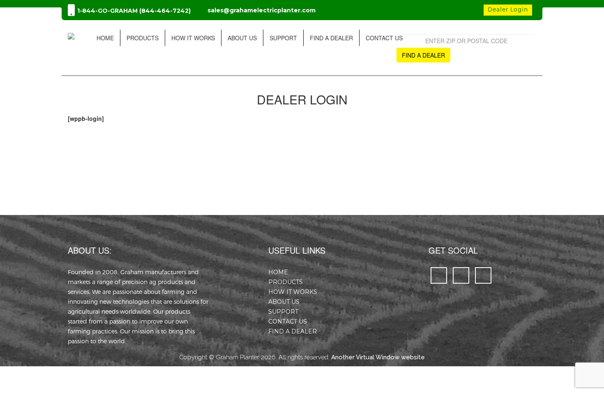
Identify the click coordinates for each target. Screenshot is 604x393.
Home (105, 38)
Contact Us (384, 38)
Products (143, 38)
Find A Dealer (331, 38)
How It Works (193, 38)
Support (283, 38)
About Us (242, 38)
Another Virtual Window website (378, 357)
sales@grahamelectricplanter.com (261, 10)
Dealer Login (508, 9)
